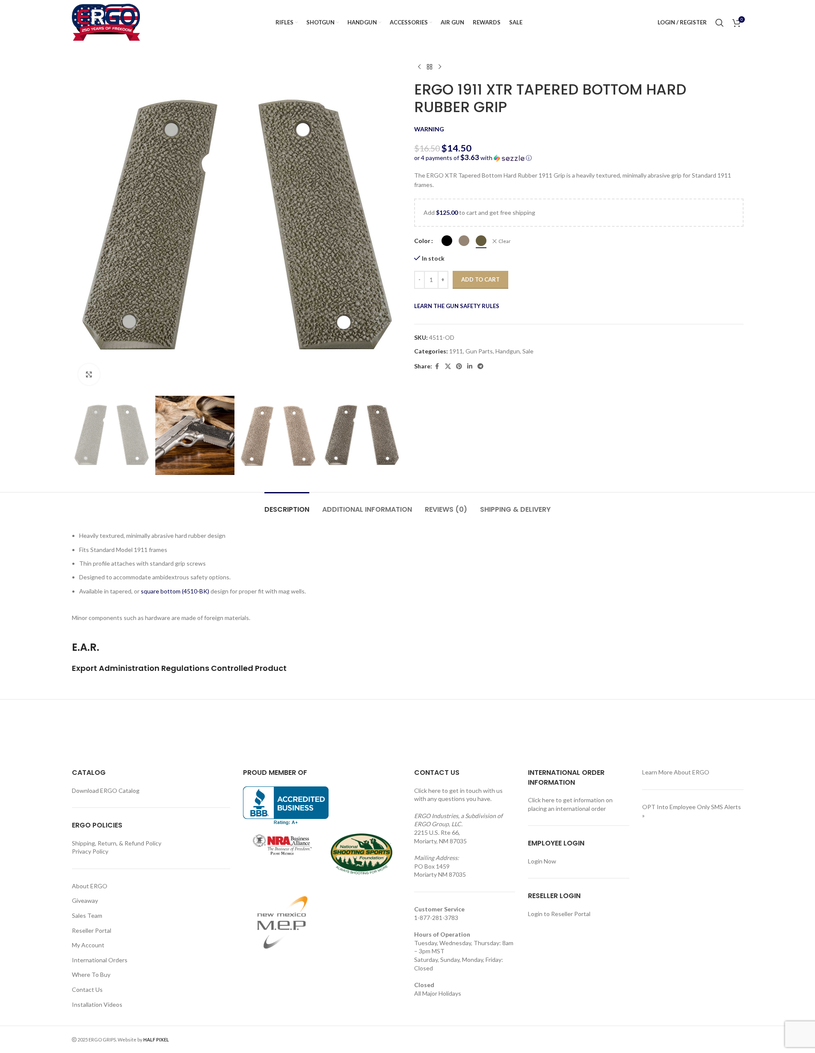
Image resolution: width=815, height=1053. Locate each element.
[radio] (447, 240)
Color (422, 240)
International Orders (99, 960)
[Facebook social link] (437, 366)
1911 (456, 351)
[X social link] (447, 366)
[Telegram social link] (480, 366)
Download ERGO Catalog (105, 790)
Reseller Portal (91, 930)
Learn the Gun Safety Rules (456, 306)
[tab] (286, 505)
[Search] (719, 22)
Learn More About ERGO (675, 772)
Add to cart (480, 279)
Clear (504, 241)
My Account (88, 945)
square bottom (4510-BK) (175, 591)
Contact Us (87, 989)
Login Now (542, 861)
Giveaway (85, 900)
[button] (579, 158)
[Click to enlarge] (89, 374)
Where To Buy (91, 974)
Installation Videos (97, 1004)
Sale (527, 351)
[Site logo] (106, 21)
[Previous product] (419, 67)
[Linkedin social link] (470, 366)
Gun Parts (479, 351)
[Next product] (440, 67)
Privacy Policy (90, 851)
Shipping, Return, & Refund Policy (116, 843)
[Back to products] (429, 67)
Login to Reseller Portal (559, 913)
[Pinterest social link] (459, 366)
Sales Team (87, 915)
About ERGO (89, 886)
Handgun (507, 351)
